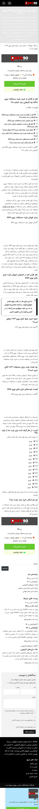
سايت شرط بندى (31, 773)
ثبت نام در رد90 (32, 578)
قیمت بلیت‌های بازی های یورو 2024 (20, 139)
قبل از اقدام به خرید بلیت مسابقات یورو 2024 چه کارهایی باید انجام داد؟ (20, 115)
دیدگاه (34, 697)
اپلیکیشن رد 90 (32, 581)
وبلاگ (30, 45)
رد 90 (36, 45)
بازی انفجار (33, 764)
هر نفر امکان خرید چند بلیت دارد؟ (21, 142)
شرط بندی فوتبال (8, 206)
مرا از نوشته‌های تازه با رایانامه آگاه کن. (26, 727)
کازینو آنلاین (33, 777)
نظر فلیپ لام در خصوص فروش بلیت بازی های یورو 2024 (21, 125)
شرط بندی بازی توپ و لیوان (28, 588)
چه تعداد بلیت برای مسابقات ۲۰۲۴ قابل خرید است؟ (20, 134)
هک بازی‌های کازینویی (30, 585)
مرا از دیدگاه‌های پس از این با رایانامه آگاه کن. (24, 720)
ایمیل (18, 687)
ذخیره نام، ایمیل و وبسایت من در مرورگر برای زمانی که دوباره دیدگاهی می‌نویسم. (19, 712)
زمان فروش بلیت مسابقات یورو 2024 (20, 120)
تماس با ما (33, 767)
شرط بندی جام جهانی (30, 591)
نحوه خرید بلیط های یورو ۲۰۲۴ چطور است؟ (17, 130)
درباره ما (34, 770)
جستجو (36, 564)
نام (34, 687)
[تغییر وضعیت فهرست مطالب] (36, 112)
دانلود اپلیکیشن (18, 90)
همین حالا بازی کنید (19, 84)
